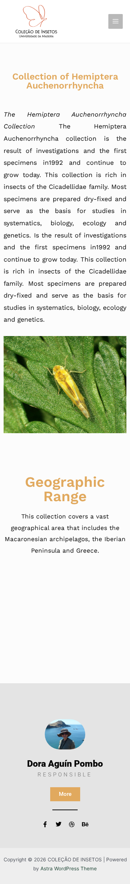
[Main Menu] (115, 21)
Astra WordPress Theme (68, 868)
